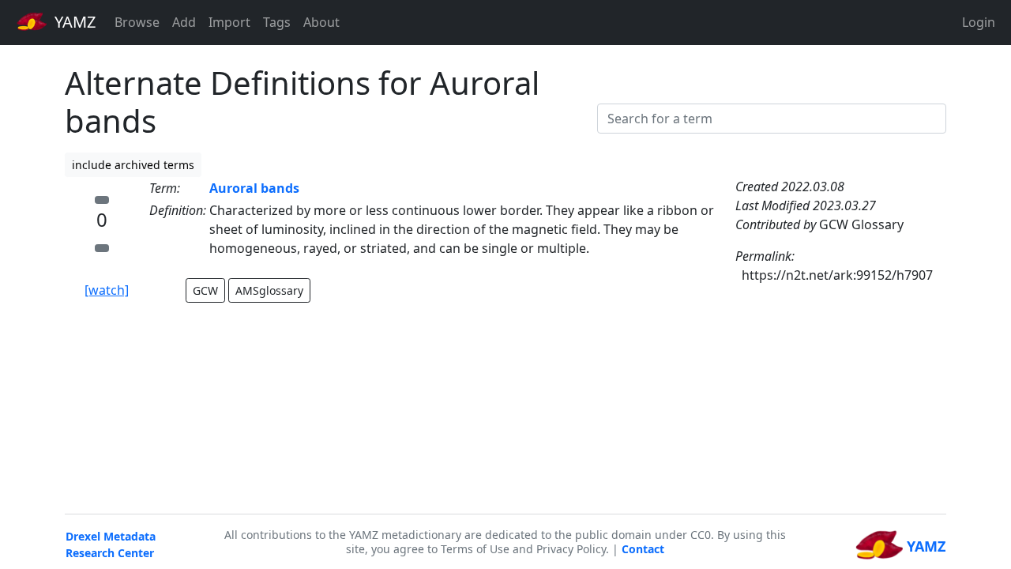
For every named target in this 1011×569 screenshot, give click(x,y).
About (321, 22)
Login (978, 22)
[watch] (107, 290)
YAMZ (73, 21)
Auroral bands (254, 188)
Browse (137, 22)
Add (184, 22)
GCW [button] (205, 290)
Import (229, 22)
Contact (643, 548)
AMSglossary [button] (269, 290)
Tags (277, 22)
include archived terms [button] (133, 164)
